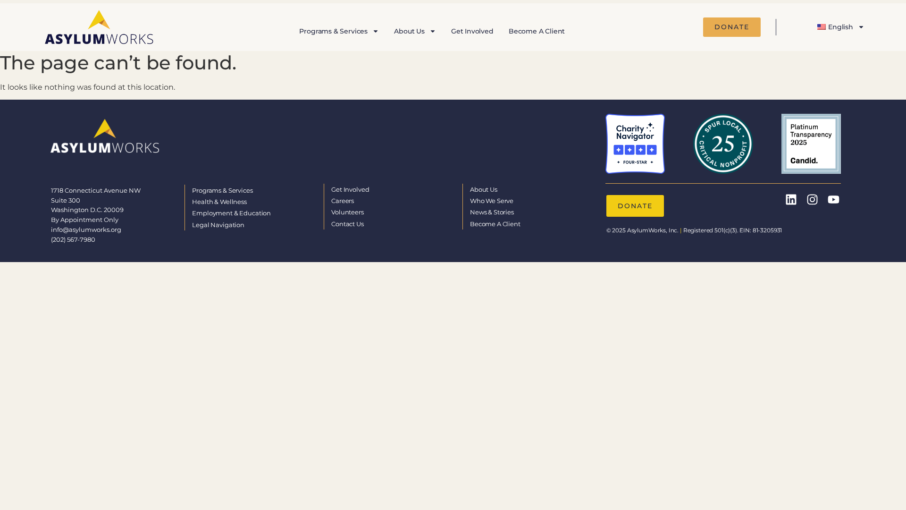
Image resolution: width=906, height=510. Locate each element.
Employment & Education (231, 213)
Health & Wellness (219, 201)
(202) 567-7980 (73, 239)
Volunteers (347, 212)
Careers (342, 200)
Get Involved (472, 31)
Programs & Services (333, 31)
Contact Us (347, 224)
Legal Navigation (218, 225)
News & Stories (492, 212)
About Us (409, 31)
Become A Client (537, 31)
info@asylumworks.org (86, 229)
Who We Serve (491, 200)
